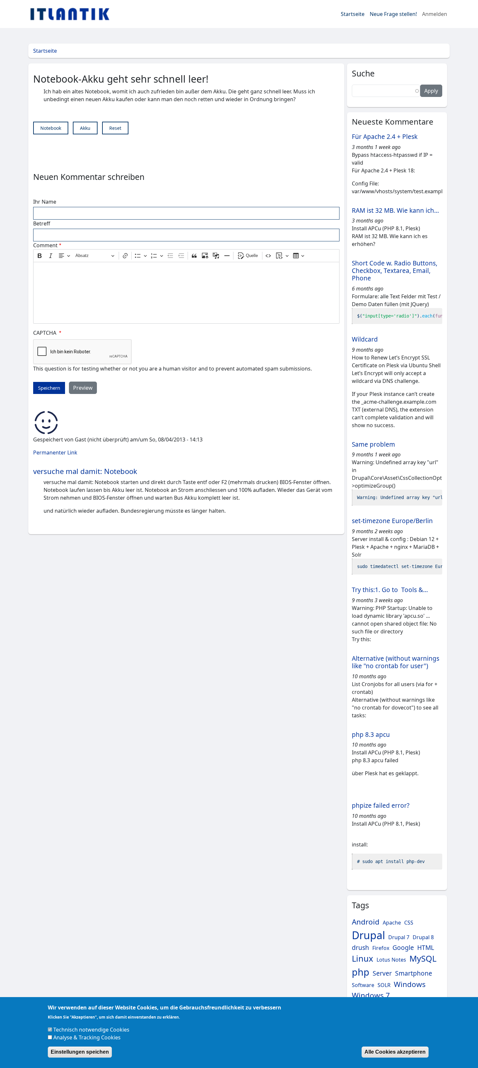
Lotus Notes (391, 959)
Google (403, 947)
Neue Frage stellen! (393, 14)
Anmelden (434, 14)
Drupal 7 (398, 937)
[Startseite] (72, 14)
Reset (115, 128)
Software (363, 985)
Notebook (50, 128)
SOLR (384, 985)
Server (382, 973)
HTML (425, 947)
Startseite (353, 14)
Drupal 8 (423, 937)
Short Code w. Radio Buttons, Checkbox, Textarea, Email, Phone (394, 270)
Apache (392, 922)
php (360, 972)
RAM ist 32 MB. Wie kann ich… (395, 210)
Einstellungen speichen (80, 1052)
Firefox (380, 948)
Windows (410, 984)
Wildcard (365, 339)
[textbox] (186, 293)
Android (365, 922)
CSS (408, 922)
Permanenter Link (55, 452)
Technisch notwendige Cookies (91, 1029)
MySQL (422, 958)
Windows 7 (371, 995)
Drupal (368, 935)
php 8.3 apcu (371, 734)
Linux (362, 958)
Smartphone (413, 973)
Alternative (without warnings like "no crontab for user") (395, 662)
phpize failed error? (380, 805)
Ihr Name (44, 201)
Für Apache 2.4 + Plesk (385, 136)
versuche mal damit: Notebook (85, 471)
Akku (85, 128)
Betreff (41, 223)
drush (360, 947)
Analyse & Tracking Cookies (87, 1037)
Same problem (373, 444)
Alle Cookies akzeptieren (395, 1052)
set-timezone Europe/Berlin (392, 521)
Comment (45, 245)
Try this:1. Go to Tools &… (390, 590)
